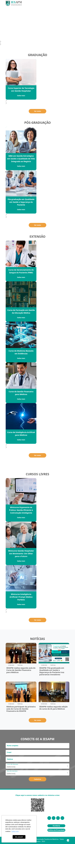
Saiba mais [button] (15, 831)
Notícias (20, 665)
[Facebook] (58, 818)
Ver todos (37, 111)
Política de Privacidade (56, 830)
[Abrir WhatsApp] (70, 839)
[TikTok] (62, 818)
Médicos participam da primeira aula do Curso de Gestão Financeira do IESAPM (21, 708)
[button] (37, 42)
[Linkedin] (53, 818)
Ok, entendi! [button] (19, 837)
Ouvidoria (56, 826)
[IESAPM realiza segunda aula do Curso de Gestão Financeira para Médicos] (21, 653)
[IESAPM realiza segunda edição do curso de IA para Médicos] (54, 692)
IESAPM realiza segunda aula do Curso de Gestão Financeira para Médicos (20, 670)
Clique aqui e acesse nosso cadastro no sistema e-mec (37, 795)
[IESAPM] (14, 3)
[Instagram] (49, 818)
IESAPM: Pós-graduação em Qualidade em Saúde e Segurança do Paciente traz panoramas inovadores (51, 671)
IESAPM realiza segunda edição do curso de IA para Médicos (53, 707)
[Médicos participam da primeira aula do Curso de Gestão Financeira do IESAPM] (21, 692)
